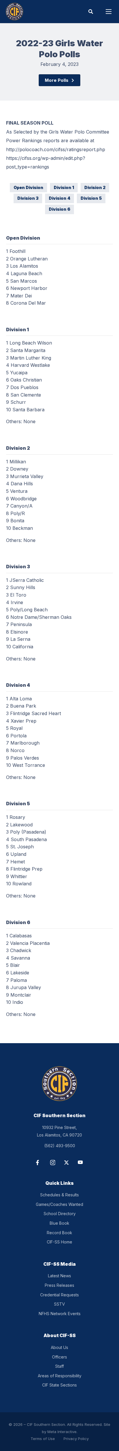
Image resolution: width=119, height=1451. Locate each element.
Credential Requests (59, 1294)
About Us (59, 1347)
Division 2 (94, 187)
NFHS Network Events (60, 1313)
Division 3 (27, 198)
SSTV (59, 1304)
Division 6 (59, 209)
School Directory (60, 1213)
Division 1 (64, 187)
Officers (59, 1356)
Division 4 (59, 198)
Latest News (59, 1275)
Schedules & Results (59, 1194)
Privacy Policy (76, 1438)
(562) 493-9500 (59, 1145)
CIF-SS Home (59, 1241)
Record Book (59, 1232)
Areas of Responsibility (59, 1375)
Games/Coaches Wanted (59, 1204)
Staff (59, 1366)
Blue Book (59, 1223)
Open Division (28, 187)
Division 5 (91, 198)
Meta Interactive (62, 1431)
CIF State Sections (59, 1384)
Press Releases (59, 1285)
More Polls (56, 80)
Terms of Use (43, 1438)
